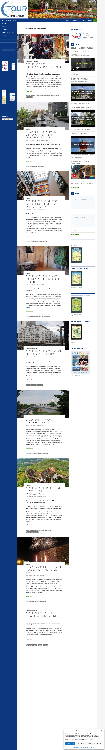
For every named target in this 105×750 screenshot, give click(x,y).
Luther (39, 95)
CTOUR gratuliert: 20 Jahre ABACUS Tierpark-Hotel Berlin (44, 569)
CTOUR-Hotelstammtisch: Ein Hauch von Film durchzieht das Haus (43, 134)
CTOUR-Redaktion (83, 73)
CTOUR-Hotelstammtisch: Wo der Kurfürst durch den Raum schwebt (43, 204)
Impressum (93, 747)
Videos (77, 44)
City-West (34, 166)
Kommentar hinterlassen (83, 103)
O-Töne (77, 193)
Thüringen (48, 530)
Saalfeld (73, 210)
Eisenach (34, 95)
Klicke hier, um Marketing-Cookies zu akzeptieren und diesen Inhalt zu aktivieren (83, 92)
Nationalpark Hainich (38, 530)
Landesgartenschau (32, 645)
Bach (28, 95)
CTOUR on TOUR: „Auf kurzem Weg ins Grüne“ (41, 615)
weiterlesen (29, 91)
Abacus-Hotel (30, 601)
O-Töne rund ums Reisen (7, 40)
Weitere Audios (75, 234)
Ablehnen (81, 743)
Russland (34, 453)
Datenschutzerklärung (85, 747)
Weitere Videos (75, 187)
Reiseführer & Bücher (7, 38)
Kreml (28, 453)
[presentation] (7, 77)
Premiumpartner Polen (7, 32)
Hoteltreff (4, 35)
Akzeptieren (70, 743)
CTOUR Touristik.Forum (9, 20)
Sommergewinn (55, 95)
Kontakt (90, 20)
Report (4, 43)
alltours (38, 601)
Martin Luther (46, 316)
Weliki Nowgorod (43, 453)
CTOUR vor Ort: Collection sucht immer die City (44, 353)
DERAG (45, 241)
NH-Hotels (40, 384)
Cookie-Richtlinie (76, 747)
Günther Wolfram (39, 70)
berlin (28, 166)
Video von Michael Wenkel (77, 101)
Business (34, 384)
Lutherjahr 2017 (37, 316)
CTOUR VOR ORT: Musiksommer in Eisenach (43, 66)
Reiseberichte (33, 348)
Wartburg (29, 97)
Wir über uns (75, 20)
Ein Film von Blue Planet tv (77, 181)
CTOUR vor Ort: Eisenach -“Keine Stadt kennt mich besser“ (42, 279)
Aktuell (28, 61)
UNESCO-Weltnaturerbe (32, 532)
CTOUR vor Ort (34, 61)
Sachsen (46, 645)
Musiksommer (46, 95)
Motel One (41, 166)
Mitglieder (83, 20)
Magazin (67, 20)
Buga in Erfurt (74, 229)
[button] (102, 731)
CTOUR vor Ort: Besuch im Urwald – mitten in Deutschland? (43, 491)
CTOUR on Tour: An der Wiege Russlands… (41, 421)
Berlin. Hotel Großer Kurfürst (34, 241)
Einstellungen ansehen (94, 743)
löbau (40, 645)
